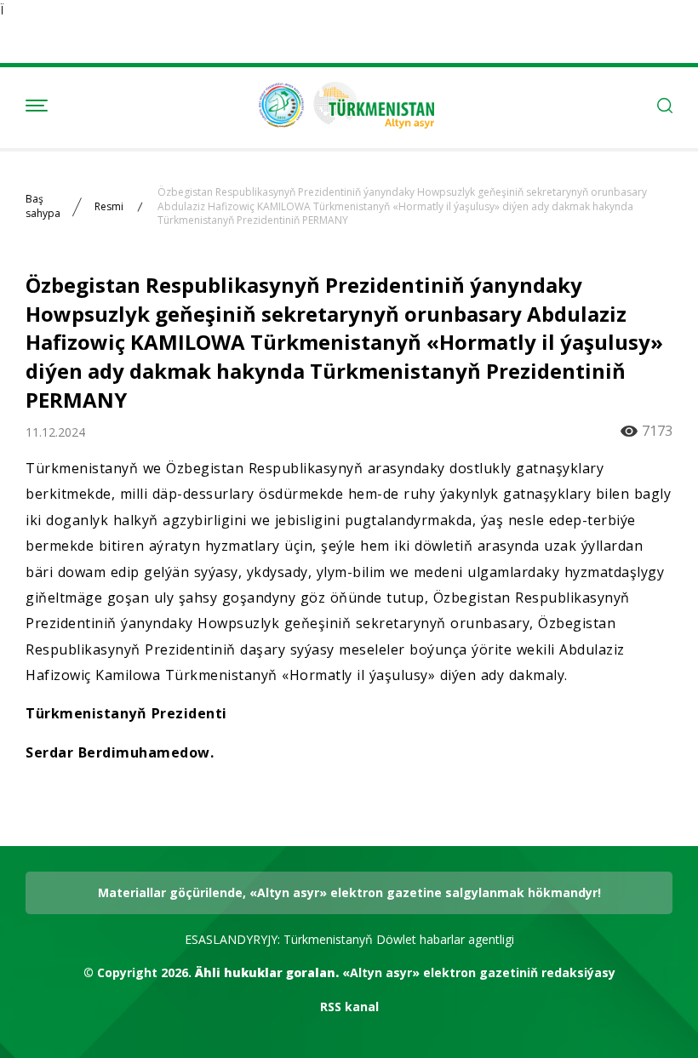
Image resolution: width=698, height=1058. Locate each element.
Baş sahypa (43, 206)
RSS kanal (349, 1006)
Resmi (108, 207)
